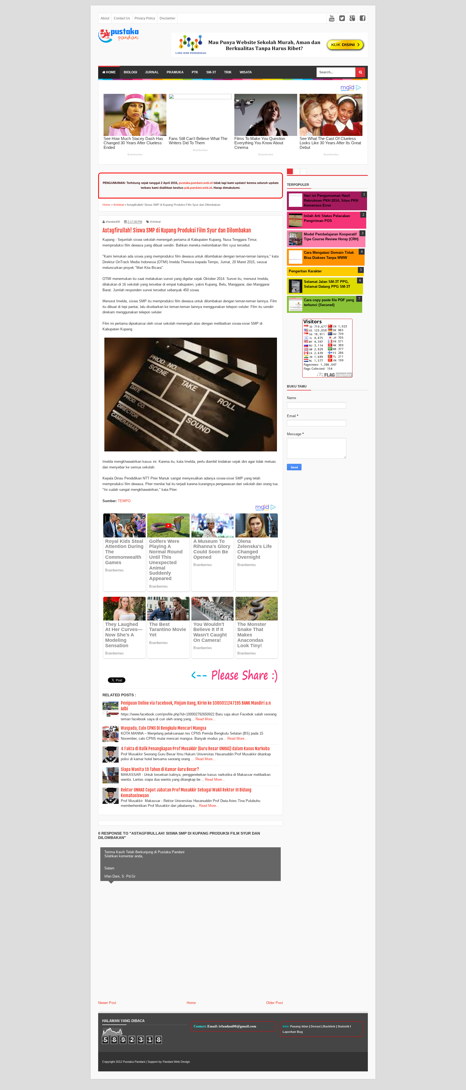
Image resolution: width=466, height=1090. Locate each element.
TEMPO (124, 501)
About (105, 18)
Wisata (246, 72)
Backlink (329, 1026)
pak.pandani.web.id (198, 187)
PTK (195, 72)
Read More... (206, 719)
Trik (228, 72)
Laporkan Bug (293, 1031)
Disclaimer (167, 18)
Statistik (343, 1026)
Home (110, 72)
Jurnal (152, 72)
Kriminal (155, 221)
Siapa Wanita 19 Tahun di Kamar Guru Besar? (160, 769)
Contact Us (122, 18)
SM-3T (211, 72)
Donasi (316, 1026)
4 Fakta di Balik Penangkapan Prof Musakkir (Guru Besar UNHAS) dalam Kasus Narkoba (195, 748)
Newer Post (107, 1003)
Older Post (274, 1003)
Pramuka (175, 72)
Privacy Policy (145, 18)
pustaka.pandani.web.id (196, 182)
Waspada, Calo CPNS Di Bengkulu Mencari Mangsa (163, 728)
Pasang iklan (299, 1026)
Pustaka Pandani (134, 1061)
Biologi (130, 72)
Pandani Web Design (176, 1061)
